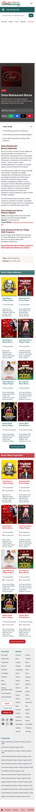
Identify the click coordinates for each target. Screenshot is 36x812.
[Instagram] (3, 719)
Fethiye (18, 702)
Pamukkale (28, 724)
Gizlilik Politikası (6, 697)
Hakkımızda (5, 659)
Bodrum (18, 688)
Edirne (18, 699)
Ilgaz (17, 706)
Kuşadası (18, 717)
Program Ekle (7, 708)
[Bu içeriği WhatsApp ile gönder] (11, 116)
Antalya (18, 662)
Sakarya (18, 728)
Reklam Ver (7, 712)
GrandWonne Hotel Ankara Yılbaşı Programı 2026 (17, 789)
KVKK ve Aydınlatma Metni (7, 689)
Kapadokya (19, 670)
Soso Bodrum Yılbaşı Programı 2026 (12, 771)
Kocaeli (18, 713)
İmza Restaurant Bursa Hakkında (16, 131)
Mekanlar (23, 22)
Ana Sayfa (4, 22)
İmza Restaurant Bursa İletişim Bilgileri (18, 135)
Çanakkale (19, 691)
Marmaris (19, 720)
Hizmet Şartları (6, 693)
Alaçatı (18, 680)
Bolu (26, 688)
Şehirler (11, 22)
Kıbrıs (27, 670)
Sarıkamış (28, 728)
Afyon (27, 662)
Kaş (26, 706)
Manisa (27, 717)
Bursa (17, 22)
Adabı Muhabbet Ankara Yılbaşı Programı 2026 (16, 760)
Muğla (27, 720)
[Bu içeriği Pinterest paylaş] (30, 116)
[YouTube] (3, 723)
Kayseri (27, 710)
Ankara (27, 655)
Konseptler (4, 673)
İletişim (3, 684)
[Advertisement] (18, 42)
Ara (31, 15)
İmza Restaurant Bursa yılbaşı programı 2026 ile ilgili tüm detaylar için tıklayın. (17, 246)
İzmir (17, 659)
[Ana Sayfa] (2, 809)
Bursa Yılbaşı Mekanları (11, 272)
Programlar (5, 662)
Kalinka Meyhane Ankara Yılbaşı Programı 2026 (16, 764)
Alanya (27, 680)
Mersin (18, 677)
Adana (18, 673)
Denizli (18, 695)
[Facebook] (11, 719)
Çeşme (27, 691)
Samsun (18, 731)
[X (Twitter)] (7, 723)
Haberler (4, 677)
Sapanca (28, 677)
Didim (27, 695)
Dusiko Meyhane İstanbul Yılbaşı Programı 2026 (16, 785)
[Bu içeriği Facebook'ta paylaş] (17, 116)
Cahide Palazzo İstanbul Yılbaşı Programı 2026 (16, 756)
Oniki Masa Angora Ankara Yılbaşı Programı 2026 (17, 767)
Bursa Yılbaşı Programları (12, 455)
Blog (2, 680)
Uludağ (18, 666)
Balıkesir (28, 684)
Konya (27, 713)
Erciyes (27, 699)
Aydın (17, 684)
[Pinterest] (11, 723)
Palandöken (19, 724)
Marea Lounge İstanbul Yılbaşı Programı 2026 (16, 774)
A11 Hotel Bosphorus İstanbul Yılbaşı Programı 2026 (16, 752)
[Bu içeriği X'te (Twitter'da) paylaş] (23, 116)
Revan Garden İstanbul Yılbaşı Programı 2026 (16, 778)
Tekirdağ (28, 731)
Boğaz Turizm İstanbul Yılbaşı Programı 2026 (15, 796)
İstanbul (18, 655)
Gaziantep (28, 702)
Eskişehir (28, 666)
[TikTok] (7, 719)
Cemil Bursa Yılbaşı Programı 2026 (12, 747)
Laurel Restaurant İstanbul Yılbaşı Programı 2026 (17, 793)
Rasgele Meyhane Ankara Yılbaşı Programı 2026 (16, 782)
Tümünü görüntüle (17, 447)
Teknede (28, 659)
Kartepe (18, 710)
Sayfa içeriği (7, 127)
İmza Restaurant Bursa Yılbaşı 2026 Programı (16, 139)
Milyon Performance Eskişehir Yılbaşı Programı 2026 (16, 743)
